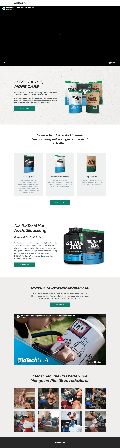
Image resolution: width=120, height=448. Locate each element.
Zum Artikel (60, 305)
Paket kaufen (25, 265)
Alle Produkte (60, 202)
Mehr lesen (24, 108)
